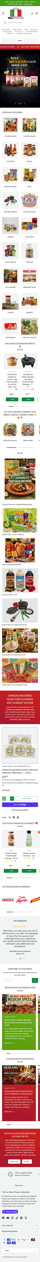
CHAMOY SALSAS (10, 136)
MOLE (29, 186)
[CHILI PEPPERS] (10, 276)
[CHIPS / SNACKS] (10, 250)
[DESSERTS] (29, 301)
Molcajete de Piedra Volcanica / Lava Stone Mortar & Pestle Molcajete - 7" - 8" (28, 380)
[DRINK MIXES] (28, 430)
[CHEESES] (10, 301)
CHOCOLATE (29, 237)
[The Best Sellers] (29, 125)
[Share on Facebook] (14, 817)
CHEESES (10, 312)
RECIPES (34, 29)
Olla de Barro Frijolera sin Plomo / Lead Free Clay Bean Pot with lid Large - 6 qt (12, 380)
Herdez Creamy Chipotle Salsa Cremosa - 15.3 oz (11, 855)
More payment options (20, 810)
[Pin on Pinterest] (18, 817)
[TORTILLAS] (29, 250)
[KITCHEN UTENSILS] (10, 200)
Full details (6, 790)
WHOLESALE (19, 31)
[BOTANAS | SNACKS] (10, 430)
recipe (24, 1150)
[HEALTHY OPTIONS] (29, 326)
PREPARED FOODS (29, 287)
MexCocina (15, 1145)
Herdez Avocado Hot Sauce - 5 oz (29, 854)
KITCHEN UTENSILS (10, 212)
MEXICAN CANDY (11, 186)
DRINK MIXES (28, 440)
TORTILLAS (29, 262)
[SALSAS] (29, 150)
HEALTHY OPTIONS (29, 337)
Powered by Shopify (21, 1257)
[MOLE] (29, 175)
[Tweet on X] (10, 817)
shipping (18, 780)
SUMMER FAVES (13, 95)
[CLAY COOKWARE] (29, 200)
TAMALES (10, 237)
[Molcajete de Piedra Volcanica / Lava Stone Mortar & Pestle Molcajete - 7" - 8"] (28, 361)
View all (20, 349)
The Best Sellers (29, 136)
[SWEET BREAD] (10, 326)
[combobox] (20, 22)
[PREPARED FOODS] (29, 276)
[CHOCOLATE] (29, 225)
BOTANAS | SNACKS (10, 440)
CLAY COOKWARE (29, 212)
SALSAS (29, 161)
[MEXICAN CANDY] (10, 175)
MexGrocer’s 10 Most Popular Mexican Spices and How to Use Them (18, 1022)
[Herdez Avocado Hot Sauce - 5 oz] (29, 839)
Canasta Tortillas (7, 766)
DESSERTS (29, 312)
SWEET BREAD (10, 337)
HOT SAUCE (10, 161)
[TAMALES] (10, 225)
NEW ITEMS (17, 29)
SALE (26, 29)
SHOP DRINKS (28, 95)
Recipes (27, 1161)
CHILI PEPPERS (10, 287)
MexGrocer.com (19, 1140)
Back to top (19, 1185)
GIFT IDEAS (6, 29)
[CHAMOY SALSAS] (10, 125)
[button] (36, 13)
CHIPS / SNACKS (10, 262)
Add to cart (27, 798)
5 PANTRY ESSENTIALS (24, 33)
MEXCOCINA (7, 31)
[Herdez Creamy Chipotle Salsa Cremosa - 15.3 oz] (11, 839)
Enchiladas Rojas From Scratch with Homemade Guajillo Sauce (19, 1092)
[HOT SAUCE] (10, 150)
